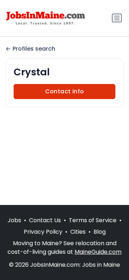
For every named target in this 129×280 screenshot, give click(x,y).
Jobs (14, 220)
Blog (100, 232)
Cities (78, 232)
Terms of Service (92, 220)
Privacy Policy (43, 232)
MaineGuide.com (98, 252)
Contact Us (45, 220)
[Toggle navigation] (117, 18)
